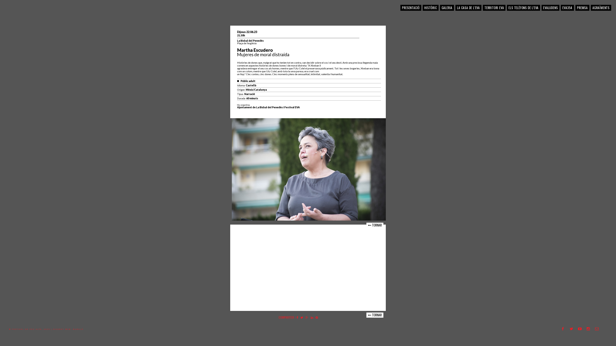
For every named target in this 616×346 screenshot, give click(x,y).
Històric (430, 7)
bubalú (78, 329)
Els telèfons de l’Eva (524, 7)
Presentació (411, 7)
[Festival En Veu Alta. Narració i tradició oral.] (14, 14)
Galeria (447, 7)
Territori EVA (494, 7)
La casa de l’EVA (468, 7)
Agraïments (601, 7)
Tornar (376, 225)
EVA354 (567, 7)
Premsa (582, 7)
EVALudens (550, 7)
